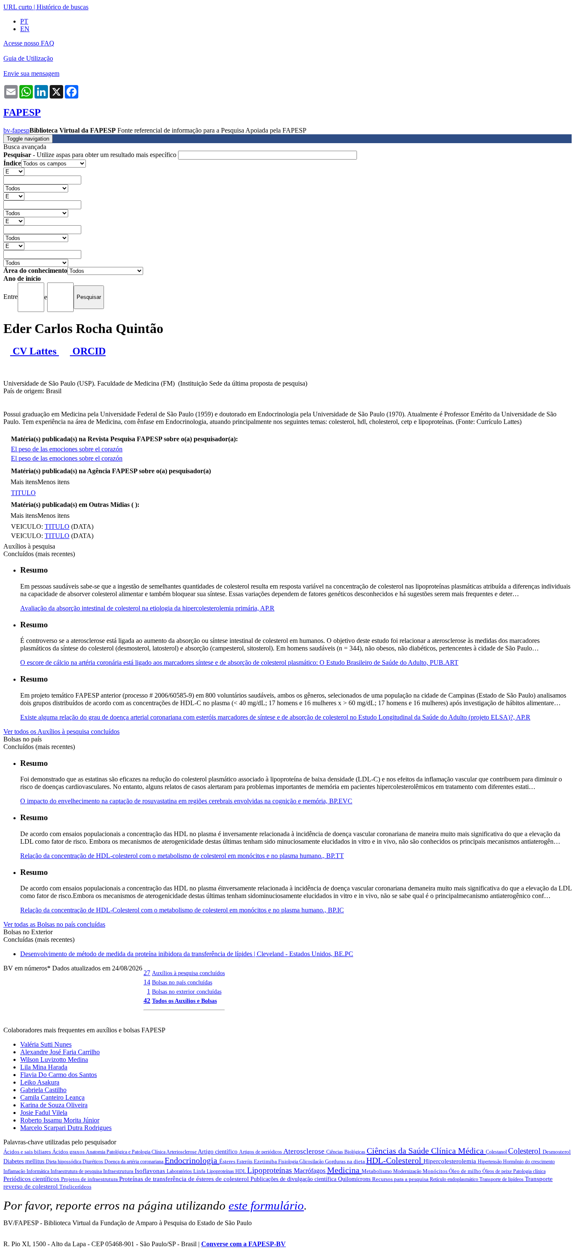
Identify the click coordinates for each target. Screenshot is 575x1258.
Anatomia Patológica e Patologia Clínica (126, 1152)
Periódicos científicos (32, 1178)
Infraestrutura (119, 1171)
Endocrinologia (192, 1160)
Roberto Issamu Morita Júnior (59, 1120)
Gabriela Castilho (43, 1089)
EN (24, 28)
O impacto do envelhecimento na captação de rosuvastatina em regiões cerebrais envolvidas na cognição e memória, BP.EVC (186, 801)
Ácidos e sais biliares (27, 1152)
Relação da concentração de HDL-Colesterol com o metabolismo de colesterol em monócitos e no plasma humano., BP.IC (182, 910)
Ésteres (228, 1161)
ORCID (88, 351)
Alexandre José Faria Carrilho (60, 1051)
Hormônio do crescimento (529, 1162)
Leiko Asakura (39, 1082)
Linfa (200, 1171)
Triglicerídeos (75, 1186)
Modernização (408, 1171)
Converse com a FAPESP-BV (243, 1243)
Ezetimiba (266, 1161)
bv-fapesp (16, 130)
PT (24, 21)
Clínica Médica (458, 1150)
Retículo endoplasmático (454, 1179)
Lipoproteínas (270, 1170)
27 (147, 972)
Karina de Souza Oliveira (54, 1105)
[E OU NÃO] (13, 171)
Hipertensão (490, 1162)
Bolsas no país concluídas (182, 982)
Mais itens (24, 481)
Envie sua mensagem (31, 73)
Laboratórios (180, 1171)
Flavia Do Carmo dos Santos (58, 1074)
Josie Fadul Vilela (43, 1112)
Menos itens (53, 481)
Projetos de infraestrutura (90, 1179)
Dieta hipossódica (64, 1162)
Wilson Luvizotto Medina (54, 1059)
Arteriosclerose (182, 1152)
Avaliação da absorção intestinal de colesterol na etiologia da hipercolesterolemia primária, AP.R (147, 608)
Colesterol (525, 1150)
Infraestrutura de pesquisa (77, 1171)
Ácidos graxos (69, 1152)
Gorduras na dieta (345, 1161)
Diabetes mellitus (24, 1161)
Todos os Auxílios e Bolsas (184, 1000)
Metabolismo (377, 1171)
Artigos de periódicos (261, 1152)
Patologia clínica (529, 1171)
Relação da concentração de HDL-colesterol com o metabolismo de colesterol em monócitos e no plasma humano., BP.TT (182, 855)
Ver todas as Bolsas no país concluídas (54, 924)
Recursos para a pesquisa (401, 1179)
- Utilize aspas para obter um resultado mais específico (90, 154)
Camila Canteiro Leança (52, 1097)
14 (147, 982)
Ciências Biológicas (346, 1152)
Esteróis (245, 1162)
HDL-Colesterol (394, 1160)
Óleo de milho (465, 1171)
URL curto (17, 7)
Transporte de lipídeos (502, 1179)
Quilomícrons (355, 1179)
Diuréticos (93, 1162)
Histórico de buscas (62, 7)
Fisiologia (288, 1162)
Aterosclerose (304, 1151)
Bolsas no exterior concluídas (186, 991)
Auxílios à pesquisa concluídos (188, 973)
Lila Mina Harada (43, 1067)
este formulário (266, 1205)
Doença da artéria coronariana (134, 1162)
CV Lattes (34, 351)
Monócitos (436, 1171)
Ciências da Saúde (399, 1150)
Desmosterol (557, 1152)
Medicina (344, 1170)
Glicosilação (312, 1162)
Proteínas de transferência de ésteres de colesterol (184, 1178)
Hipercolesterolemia (450, 1161)
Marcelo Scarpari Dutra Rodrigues (66, 1127)
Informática (39, 1171)
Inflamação (15, 1171)
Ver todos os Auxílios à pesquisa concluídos (61, 731)
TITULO (23, 492)
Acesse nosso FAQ (28, 43)
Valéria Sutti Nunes (46, 1044)
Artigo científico (218, 1152)
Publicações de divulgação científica (294, 1179)
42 (147, 1000)
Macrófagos (310, 1170)
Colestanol (497, 1152)
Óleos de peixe (497, 1171)
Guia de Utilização (28, 58)
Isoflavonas (151, 1170)
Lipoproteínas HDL (227, 1171)
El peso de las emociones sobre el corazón (66, 449)
